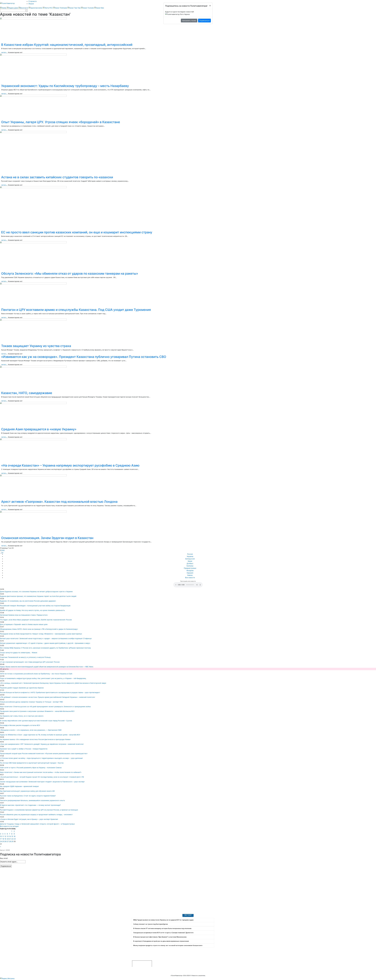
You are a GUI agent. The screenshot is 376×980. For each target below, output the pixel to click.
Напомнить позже (189, 21)
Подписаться (204, 21)
